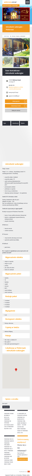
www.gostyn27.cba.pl (13, 92)
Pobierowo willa (8, 448)
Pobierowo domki (8, 460)
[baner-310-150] (16, 14)
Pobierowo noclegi (8, 439)
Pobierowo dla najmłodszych (21, 418)
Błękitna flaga (8, 428)
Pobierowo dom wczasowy (8, 457)
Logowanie (7, 475)
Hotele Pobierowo (8, 450)
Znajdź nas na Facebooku (16, 475)
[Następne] (28, 62)
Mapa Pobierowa (21, 429)
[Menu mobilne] (27, 2)
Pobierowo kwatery (9, 441)
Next (27, 47)
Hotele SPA (20, 432)
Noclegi (13, 36)
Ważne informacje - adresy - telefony (22, 424)
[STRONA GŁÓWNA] (10, 36)
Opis (4, 123)
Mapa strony (7, 464)
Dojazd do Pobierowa (22, 430)
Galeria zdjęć (20, 427)
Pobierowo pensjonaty (7, 444)
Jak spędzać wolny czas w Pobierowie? (9, 425)
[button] (16, 370)
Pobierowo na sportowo (7, 422)
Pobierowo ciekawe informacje (9, 414)
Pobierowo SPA (7, 447)
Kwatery (17, 36)
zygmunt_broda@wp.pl (14, 96)
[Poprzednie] (3, 62)
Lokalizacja (15, 123)
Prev (4, 47)
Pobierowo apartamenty (7, 453)
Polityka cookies (26, 475)
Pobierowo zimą (21, 421)
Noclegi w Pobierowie (7, 418)
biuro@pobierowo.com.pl (23, 459)
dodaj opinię (6, 407)
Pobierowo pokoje (8, 462)
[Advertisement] (16, 143)
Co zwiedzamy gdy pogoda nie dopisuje (22, 414)
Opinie (23, 123)
